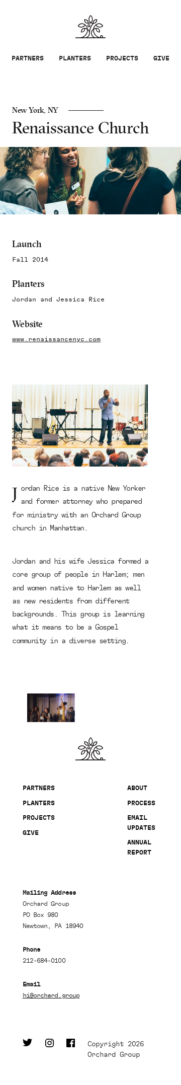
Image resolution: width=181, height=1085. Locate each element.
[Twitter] (28, 1049)
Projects (122, 58)
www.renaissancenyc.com (56, 339)
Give (161, 58)
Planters (75, 58)
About (137, 788)
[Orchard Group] (90, 748)
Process (141, 803)
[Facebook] (70, 1049)
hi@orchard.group (51, 995)
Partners (28, 58)
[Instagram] (49, 1049)
